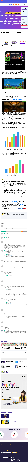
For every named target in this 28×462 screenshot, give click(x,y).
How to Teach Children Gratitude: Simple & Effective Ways (7, 348)
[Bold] (4, 228)
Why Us (3, 447)
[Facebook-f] (4, 457)
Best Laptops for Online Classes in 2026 (9, 366)
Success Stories (4, 449)
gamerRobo (10, 255)
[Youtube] (9, 457)
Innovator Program (4, 446)
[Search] (26, 353)
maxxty (10, 290)
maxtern (10, 303)
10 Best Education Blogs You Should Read (9, 371)
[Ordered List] (8, 228)
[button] (25, 4)
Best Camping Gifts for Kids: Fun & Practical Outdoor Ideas (20, 348)
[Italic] (5, 228)
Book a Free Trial (15, 4)
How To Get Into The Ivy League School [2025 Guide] (22, 361)
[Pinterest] (13, 457)
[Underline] (6, 228)
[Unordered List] (9, 228)
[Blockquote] (10, 228)
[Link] (12, 228)
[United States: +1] (22, 14)
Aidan (10, 276)
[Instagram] (7, 457)
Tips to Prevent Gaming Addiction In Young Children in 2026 (23, 366)
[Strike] (7, 228)
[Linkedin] (6, 457)
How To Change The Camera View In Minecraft (16, 99)
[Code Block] (11, 228)
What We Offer (3, 448)
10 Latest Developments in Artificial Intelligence (9, 361)
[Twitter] (11, 457)
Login (10, 4)
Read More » (7, 367)
